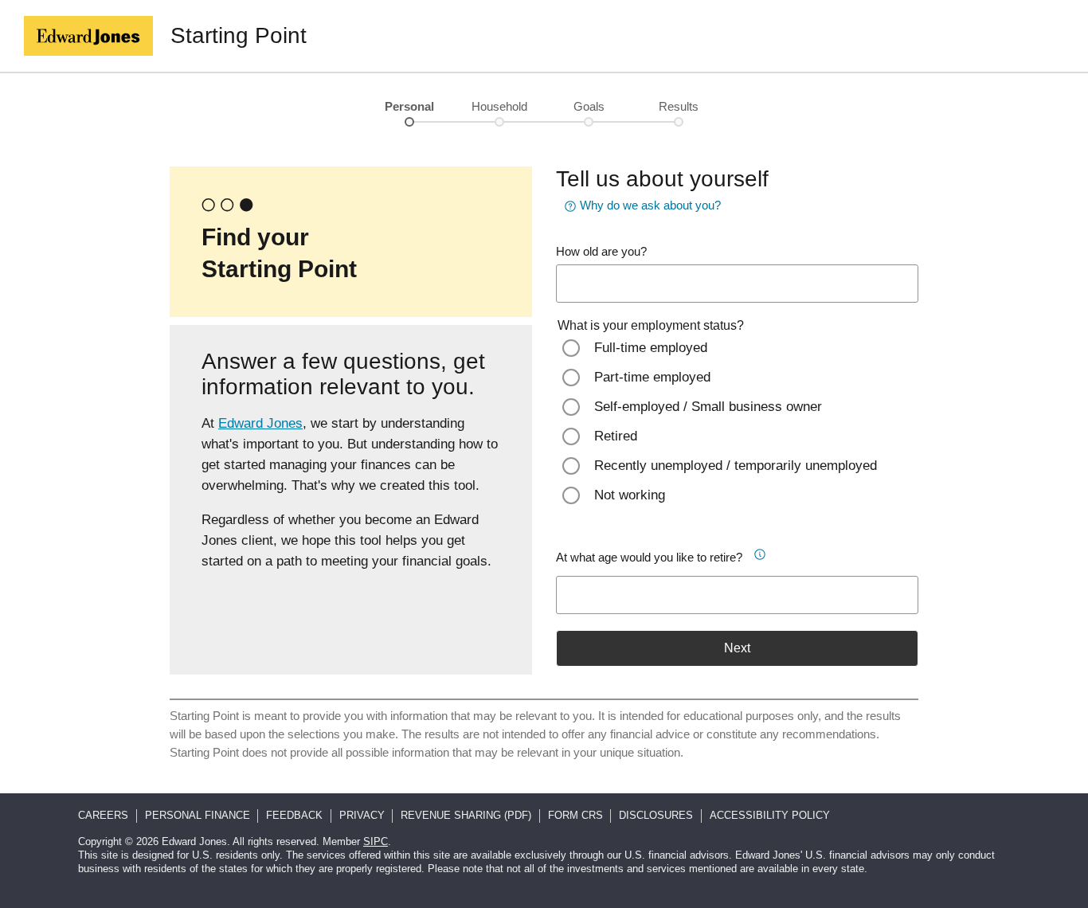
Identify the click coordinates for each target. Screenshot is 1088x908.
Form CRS (575, 815)
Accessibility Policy (770, 815)
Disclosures (656, 815)
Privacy (362, 815)
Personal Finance (197, 815)
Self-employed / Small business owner (708, 406)
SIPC (375, 841)
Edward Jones (260, 423)
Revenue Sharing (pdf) (466, 815)
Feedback (294, 815)
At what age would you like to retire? (649, 557)
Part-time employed (652, 377)
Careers (103, 815)
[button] (765, 552)
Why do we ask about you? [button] (650, 205)
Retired (615, 436)
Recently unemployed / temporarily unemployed (735, 465)
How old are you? (601, 251)
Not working (629, 495)
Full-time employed (650, 347)
